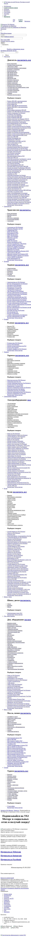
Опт (5, 15)
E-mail (2, 35)
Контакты (27, 21)
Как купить (7, 909)
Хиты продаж (18, 205)
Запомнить (5, 44)
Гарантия (6, 900)
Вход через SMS (5, 39)
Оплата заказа (8, 894)
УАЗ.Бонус (7, 10)
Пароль (3, 36)
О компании (7, 906)
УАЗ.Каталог (7, 6)
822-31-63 (5, 27)
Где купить (7, 12)
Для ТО (14, 20)
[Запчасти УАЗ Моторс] (8, 24)
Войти (2, 33)
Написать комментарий (7, 878)
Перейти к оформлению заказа (15, 49)
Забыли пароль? (9, 36)
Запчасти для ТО (8, 898)
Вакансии (7, 903)
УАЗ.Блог (6, 9)
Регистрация (7, 33)
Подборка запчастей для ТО (8, 50)
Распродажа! (10, 205)
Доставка (6, 13)
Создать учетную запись (7, 41)
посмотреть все (22, 265)
